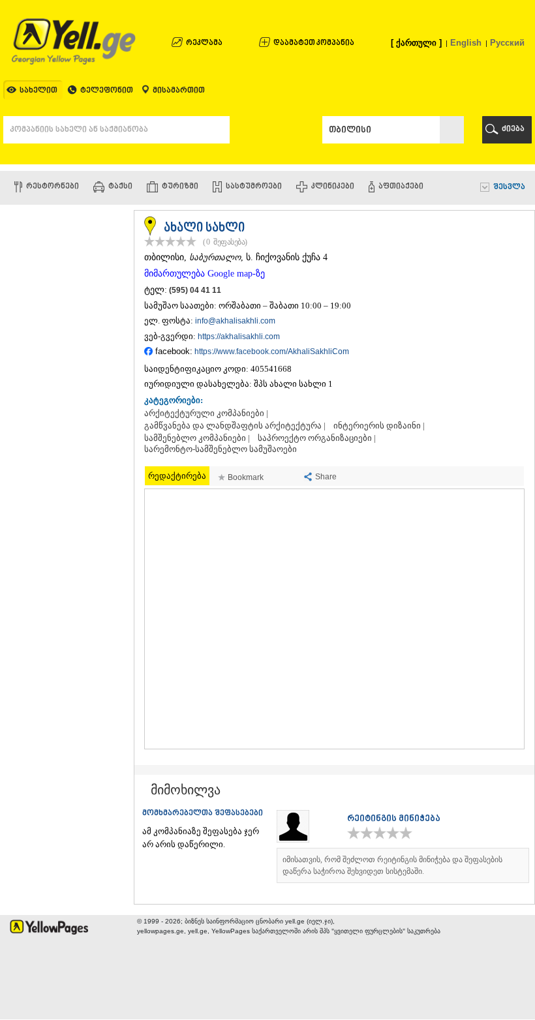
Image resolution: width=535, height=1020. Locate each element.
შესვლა (509, 187)
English (466, 43)
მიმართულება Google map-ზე (204, 273)
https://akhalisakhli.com (239, 336)
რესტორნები (52, 187)
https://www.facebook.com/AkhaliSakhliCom (271, 351)
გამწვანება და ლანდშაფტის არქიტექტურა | (235, 425)
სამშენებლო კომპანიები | (197, 438)
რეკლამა (204, 43)
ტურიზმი (180, 187)
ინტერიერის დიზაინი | (379, 425)
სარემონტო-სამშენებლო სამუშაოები (220, 449)
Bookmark (246, 477)
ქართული (416, 43)
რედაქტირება (177, 476)
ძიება (513, 129)
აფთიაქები (400, 187)
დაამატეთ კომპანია (313, 43)
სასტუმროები (254, 187)
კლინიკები (332, 187)
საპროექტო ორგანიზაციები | (317, 438)
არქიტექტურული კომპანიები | (206, 413)
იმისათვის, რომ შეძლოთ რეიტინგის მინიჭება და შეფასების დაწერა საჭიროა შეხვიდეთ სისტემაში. (392, 865)
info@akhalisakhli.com (235, 320)
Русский (507, 43)
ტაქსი (120, 187)
